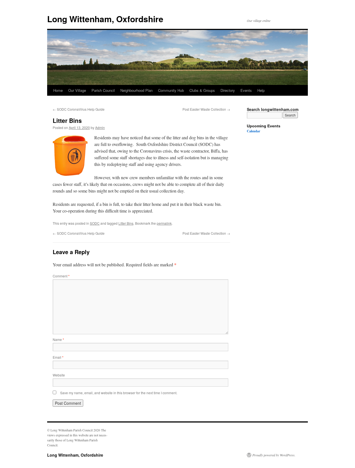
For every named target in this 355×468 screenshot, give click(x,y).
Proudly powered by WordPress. (273, 455)
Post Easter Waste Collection (206, 109)
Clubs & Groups (202, 90)
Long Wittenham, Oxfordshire (105, 19)
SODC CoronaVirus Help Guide (79, 109)
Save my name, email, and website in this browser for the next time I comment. (118, 392)
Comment (61, 276)
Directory (227, 90)
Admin (100, 127)
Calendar (253, 131)
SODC (95, 223)
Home (58, 90)
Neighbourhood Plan (136, 90)
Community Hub (171, 90)
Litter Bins (125, 223)
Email (58, 357)
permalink (164, 223)
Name (58, 339)
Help (261, 90)
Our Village (77, 90)
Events (246, 90)
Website (59, 375)
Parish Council (103, 90)
